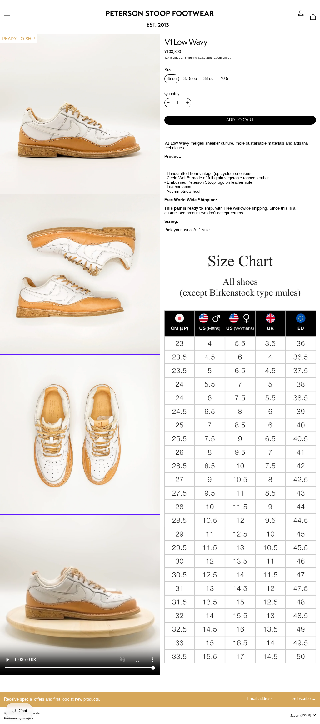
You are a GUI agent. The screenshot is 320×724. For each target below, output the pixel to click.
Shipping (190, 57)
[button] (313, 17)
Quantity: (172, 94)
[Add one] (187, 102)
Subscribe (301, 699)
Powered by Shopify (18, 718)
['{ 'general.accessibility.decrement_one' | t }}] (168, 102)
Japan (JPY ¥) (301, 715)
